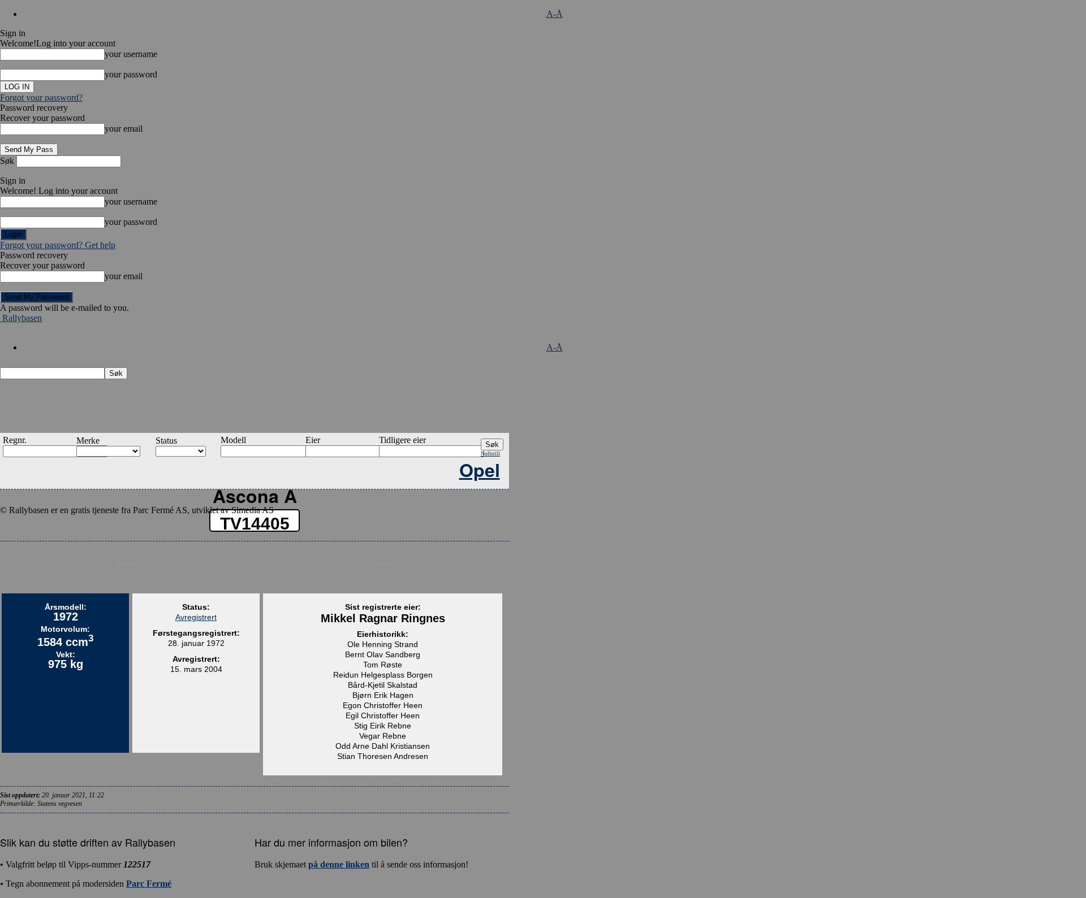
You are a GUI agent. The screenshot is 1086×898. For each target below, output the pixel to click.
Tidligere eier (402, 440)
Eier (312, 440)
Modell (233, 440)
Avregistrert (196, 617)
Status (166, 440)
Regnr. (15, 440)
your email (124, 128)
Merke (88, 440)
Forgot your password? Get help (57, 245)
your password (131, 74)
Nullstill (490, 453)
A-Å (554, 14)
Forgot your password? (41, 97)
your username (131, 54)
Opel (479, 470)
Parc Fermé (148, 883)
